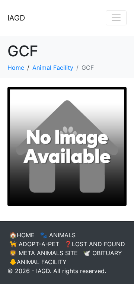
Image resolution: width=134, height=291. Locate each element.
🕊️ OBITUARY (102, 253)
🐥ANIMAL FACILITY (38, 262)
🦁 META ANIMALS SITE (43, 253)
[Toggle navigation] (116, 17)
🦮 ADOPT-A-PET (34, 244)
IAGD (16, 17)
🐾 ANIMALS (58, 235)
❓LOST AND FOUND (94, 244)
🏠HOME (22, 235)
